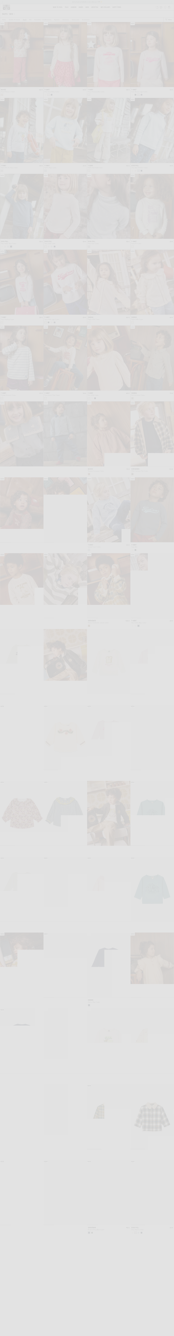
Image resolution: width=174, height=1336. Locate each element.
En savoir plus (61, 670)
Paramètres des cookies (66, 676)
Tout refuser (87, 676)
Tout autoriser (108, 676)
